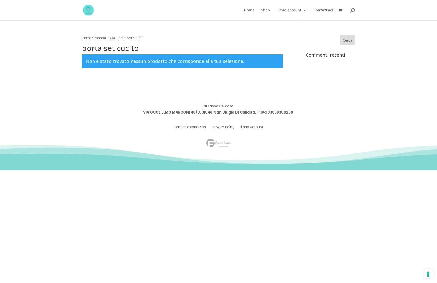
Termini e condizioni (190, 127)
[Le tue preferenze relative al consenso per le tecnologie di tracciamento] (428, 274)
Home (249, 10)
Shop (265, 10)
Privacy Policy (223, 127)
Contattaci (323, 10)
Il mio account (289, 10)
